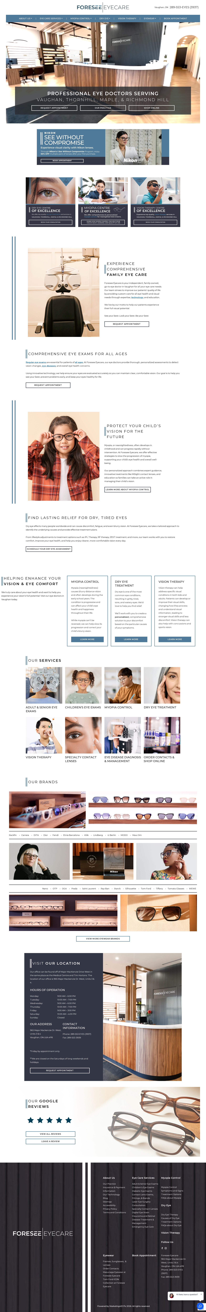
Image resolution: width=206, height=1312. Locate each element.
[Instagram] (166, 1248)
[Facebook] (162, 1248)
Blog (105, 1198)
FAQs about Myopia (171, 1198)
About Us (24, 18)
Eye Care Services (50, 18)
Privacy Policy (110, 1209)
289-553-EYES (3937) (184, 7)
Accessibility (109, 1205)
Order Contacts (111, 1268)
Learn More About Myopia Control (127, 489)
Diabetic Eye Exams (142, 1191)
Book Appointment (175, 18)
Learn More (87, 639)
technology (137, 297)
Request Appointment (54, 108)
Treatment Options (171, 1194)
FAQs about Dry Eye (171, 1225)
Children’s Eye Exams (143, 1187)
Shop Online (151, 108)
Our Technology (111, 1194)
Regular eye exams (36, 362)
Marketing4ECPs (117, 1306)
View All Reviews (50, 1134)
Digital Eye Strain (140, 1212)
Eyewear (149, 18)
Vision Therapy (127, 18)
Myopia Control (80, 18)
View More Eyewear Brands (103, 939)
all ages (79, 362)
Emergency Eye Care (143, 1227)
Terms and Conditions (114, 1212)
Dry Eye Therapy (169, 1214)
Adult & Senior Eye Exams (145, 1184)
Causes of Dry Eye (170, 1218)
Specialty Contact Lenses (145, 1209)
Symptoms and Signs (172, 1191)
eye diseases (49, 366)
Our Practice (103, 108)
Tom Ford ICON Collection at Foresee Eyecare (114, 1283)
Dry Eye (103, 18)
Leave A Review (50, 1141)
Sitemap (107, 1202)
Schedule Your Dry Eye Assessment (49, 549)
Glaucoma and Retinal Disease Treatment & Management (143, 1219)
